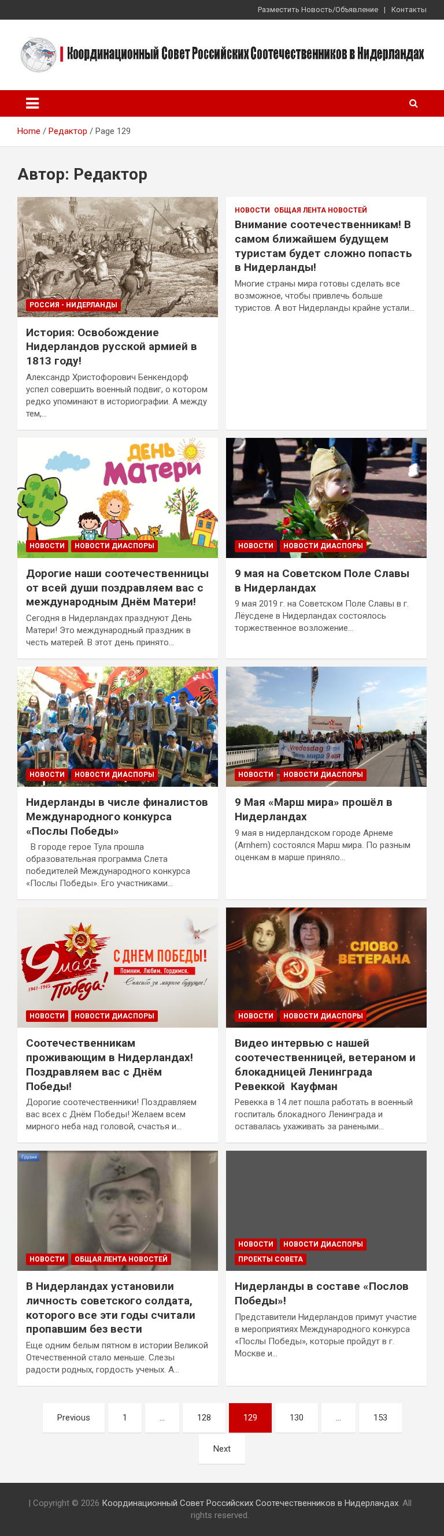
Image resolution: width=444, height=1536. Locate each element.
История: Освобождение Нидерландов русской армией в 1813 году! (111, 346)
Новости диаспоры (114, 546)
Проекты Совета (270, 1259)
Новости (252, 210)
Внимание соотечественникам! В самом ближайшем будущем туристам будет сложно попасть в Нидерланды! (323, 246)
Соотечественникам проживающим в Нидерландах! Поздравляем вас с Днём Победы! (109, 1064)
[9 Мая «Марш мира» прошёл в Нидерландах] (326, 726)
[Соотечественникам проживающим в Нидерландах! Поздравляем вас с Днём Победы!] (118, 968)
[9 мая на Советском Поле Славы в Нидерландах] (326, 497)
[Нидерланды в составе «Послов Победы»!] (326, 1211)
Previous (73, 1417)
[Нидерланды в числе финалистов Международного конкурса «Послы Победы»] (118, 726)
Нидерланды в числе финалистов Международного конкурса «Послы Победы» (117, 816)
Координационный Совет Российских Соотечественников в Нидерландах (250, 1503)
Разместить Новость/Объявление (318, 9)
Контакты (409, 9)
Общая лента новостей (320, 210)
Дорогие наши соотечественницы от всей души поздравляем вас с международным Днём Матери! (117, 587)
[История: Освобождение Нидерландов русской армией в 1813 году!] (118, 256)
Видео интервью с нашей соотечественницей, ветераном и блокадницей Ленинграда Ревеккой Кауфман (325, 1064)
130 (297, 1417)
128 (204, 1417)
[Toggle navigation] (32, 103)
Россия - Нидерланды (73, 305)
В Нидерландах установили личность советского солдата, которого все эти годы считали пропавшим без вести (110, 1308)
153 (380, 1417)
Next (222, 1449)
